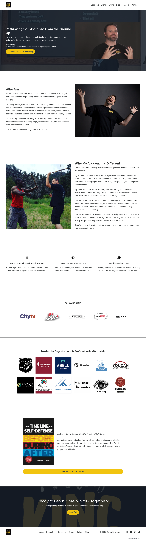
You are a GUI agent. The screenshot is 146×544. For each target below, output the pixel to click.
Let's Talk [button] (73, 512)
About (126, 5)
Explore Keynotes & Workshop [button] (20, 52)
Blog (118, 5)
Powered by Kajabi (134, 538)
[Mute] (134, 57)
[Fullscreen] (138, 57)
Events (104, 5)
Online (111, 5)
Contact (134, 5)
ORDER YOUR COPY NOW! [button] (73, 472)
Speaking (95, 5)
